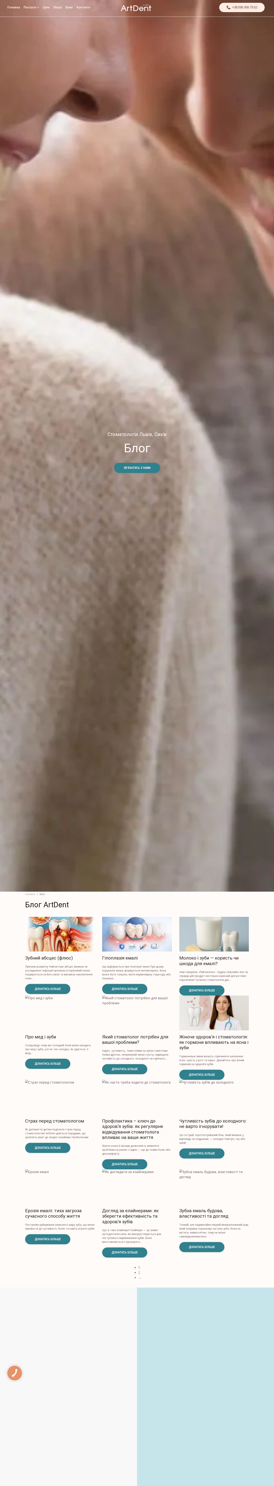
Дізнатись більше (48, 989)
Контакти (83, 7)
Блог (69, 7)
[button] (242, 7)
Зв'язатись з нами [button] (137, 468)
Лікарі (57, 7)
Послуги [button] (30, 7)
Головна (13, 7)
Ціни (46, 7)
